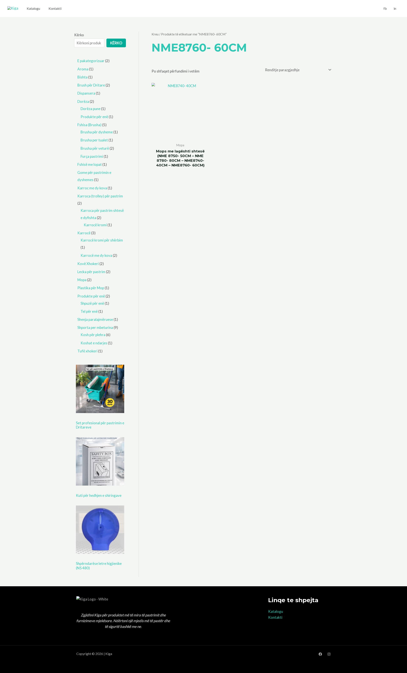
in (395, 8)
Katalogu (33, 8)
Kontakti (55, 8)
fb (385, 8)
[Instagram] (329, 654)
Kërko (79, 35)
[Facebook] (320, 654)
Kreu (155, 34)
